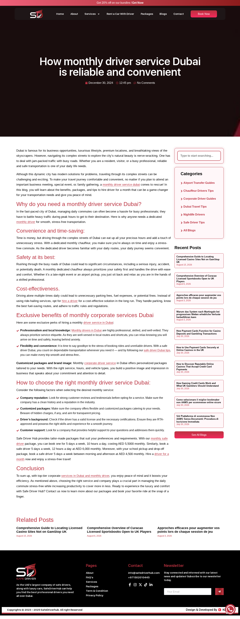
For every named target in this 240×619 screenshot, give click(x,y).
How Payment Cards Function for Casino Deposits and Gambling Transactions (198, 332)
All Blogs (189, 230)
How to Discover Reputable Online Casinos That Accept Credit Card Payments (195, 367)
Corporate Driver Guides (199, 198)
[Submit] (219, 591)
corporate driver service (100, 363)
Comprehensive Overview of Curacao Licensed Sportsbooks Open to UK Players (196, 278)
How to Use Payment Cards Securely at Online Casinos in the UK (197, 349)
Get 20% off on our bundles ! (114, 2)
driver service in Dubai (98, 322)
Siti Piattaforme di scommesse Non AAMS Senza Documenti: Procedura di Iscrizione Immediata (197, 419)
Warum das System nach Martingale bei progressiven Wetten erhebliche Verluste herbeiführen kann (198, 314)
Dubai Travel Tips (195, 206)
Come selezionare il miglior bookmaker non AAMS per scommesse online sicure (198, 401)
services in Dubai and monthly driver (85, 475)
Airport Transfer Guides (199, 182)
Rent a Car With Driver (120, 13)
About (74, 13)
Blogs (163, 13)
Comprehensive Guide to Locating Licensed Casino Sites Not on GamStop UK (197, 259)
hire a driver (70, 301)
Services (90, 13)
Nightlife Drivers (194, 214)
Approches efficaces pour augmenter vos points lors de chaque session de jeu (198, 296)
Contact (178, 13)
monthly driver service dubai (121, 184)
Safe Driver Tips (194, 222)
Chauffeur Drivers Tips (198, 190)
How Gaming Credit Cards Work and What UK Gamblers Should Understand (197, 384)
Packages (147, 13)
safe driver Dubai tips (157, 350)
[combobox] (199, 156)
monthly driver (25, 222)
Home (60, 13)
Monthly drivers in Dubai (87, 330)
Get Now (137, 2)
